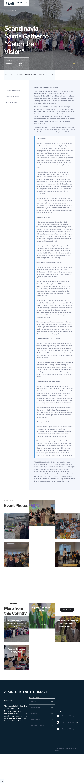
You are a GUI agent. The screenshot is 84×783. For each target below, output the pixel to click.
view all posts (67, 609)
